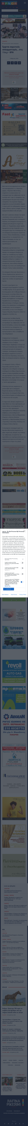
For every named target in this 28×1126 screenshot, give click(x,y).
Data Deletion (5, 594)
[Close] (24, 531)
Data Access (14, 594)
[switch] (22, 563)
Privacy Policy (22, 594)
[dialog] (14, 563)
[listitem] (14, 559)
